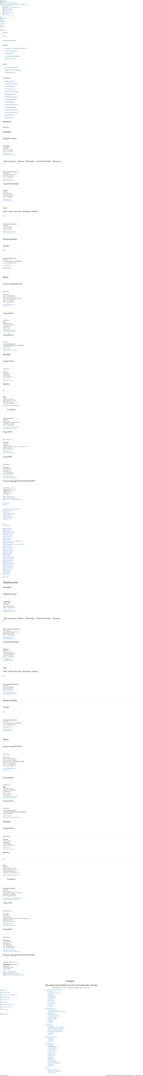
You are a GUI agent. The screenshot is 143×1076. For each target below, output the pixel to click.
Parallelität (50, 994)
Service (4, 524)
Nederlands (2, 30)
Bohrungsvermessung (11, 84)
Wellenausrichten (10, 59)
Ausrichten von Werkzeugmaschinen (16, 48)
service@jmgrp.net (7, 199)
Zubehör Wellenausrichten (54, 1063)
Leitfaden (11, 5)
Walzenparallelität (52, 1019)
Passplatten (51, 1058)
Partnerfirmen (51, 1066)
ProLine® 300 (51, 1002)
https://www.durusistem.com (9, 452)
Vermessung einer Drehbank (55, 1031)
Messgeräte (51, 1045)
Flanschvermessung (11, 97)
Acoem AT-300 (51, 1054)
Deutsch (2, 20)
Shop (7, 14)
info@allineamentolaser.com (9, 476)
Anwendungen (6, 525)
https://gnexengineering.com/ (9, 331)
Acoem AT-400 (51, 1055)
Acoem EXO (51, 1057)
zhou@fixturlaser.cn (7, 348)
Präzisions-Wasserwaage (12, 56)
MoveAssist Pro (52, 1060)
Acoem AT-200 (51, 1052)
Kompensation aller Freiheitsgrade (56, 1027)
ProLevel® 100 (51, 997)
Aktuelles (10, 9)
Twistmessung (9, 117)
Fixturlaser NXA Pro (53, 1048)
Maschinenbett (9, 115)
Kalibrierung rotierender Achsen (55, 1028)
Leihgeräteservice (10, 72)
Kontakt (10, 12)
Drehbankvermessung (11, 110)
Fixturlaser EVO (52, 1049)
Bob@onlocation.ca (7, 267)
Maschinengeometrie (11, 51)
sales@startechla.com (7, 179)
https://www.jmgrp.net (7, 200)
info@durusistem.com (7, 451)
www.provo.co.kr (6, 305)
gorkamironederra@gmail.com (11, 405)
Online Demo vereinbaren (9, 40)
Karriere (10, 10)
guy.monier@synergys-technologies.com (11, 427)
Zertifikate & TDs (16, 7)
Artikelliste (50, 1005)
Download (50, 1006)
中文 (1, 28)
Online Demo (6, 503)
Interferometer (9, 53)
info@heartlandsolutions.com (9, 231)
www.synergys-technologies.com (9, 428)
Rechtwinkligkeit (9, 102)
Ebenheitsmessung (10, 99)
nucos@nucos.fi (6, 379)
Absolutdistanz (51, 1013)
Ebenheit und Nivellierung (54, 993)
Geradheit (50, 991)
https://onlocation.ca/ (7, 268)
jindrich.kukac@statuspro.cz (12, 498)
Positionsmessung (10, 94)
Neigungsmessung (10, 107)
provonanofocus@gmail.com (9, 304)
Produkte (5, 504)
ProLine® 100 (51, 999)
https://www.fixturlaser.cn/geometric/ (10, 350)
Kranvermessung (10, 86)
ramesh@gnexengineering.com (9, 330)
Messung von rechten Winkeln (55, 1030)
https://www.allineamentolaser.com (10, 477)
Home (5, 990)
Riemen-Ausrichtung (11, 112)
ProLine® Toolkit (52, 1003)
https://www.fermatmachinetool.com (14, 499)
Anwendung (51, 1025)
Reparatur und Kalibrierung (13, 70)
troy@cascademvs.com (8, 153)
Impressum (9, 1006)
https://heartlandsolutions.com (9, 232)
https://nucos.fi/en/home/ (8, 380)
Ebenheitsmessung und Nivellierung (56, 1011)
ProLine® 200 (51, 1000)
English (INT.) (3, 21)
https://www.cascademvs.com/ (9, 154)
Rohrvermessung (10, 89)
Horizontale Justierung (11, 91)
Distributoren (6, 577)
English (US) (3, 23)
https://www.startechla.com (8, 180)
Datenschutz (10, 1004)
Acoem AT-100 (51, 1051)
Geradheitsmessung (53, 1010)
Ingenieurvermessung (11, 67)
